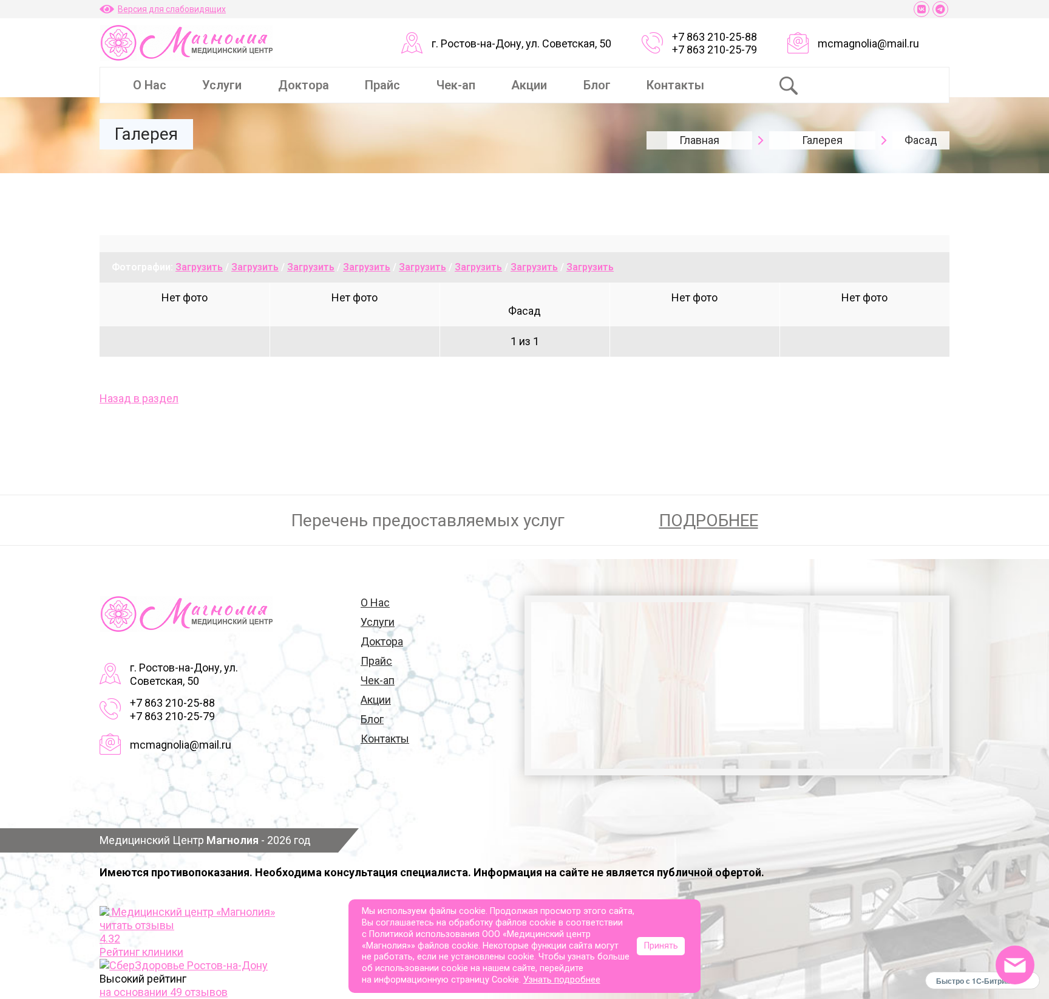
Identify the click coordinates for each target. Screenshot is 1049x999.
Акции (529, 85)
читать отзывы (137, 925)
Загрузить (199, 267)
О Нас (149, 85)
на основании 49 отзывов (164, 992)
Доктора (303, 85)
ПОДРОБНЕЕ (708, 520)
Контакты (675, 85)
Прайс (382, 85)
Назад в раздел (139, 398)
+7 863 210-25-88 (714, 36)
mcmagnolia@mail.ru (868, 43)
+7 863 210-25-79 (714, 49)
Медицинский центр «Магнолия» (193, 911)
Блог (597, 85)
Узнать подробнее (561, 980)
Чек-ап (455, 85)
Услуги (222, 85)
